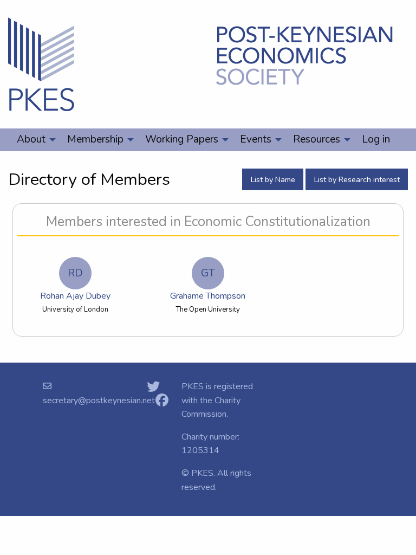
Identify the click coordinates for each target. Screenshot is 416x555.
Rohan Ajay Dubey (75, 284)
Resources (316, 139)
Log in (376, 139)
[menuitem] (33, 139)
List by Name (273, 179)
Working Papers (181, 139)
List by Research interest (357, 179)
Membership (95, 139)
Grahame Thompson (207, 284)
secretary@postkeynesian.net (99, 400)
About (31, 139)
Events (255, 139)
